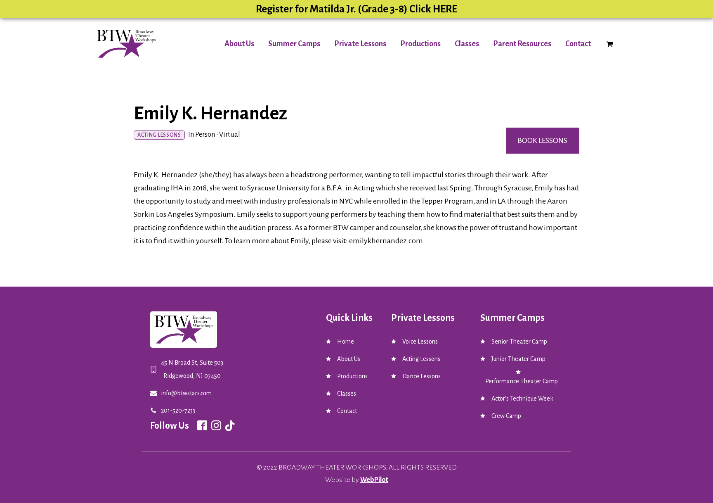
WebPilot (374, 480)
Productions (420, 44)
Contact (578, 44)
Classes (467, 44)
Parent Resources (522, 44)
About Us (239, 44)
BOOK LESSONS (542, 140)
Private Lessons (360, 44)
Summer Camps (294, 44)
